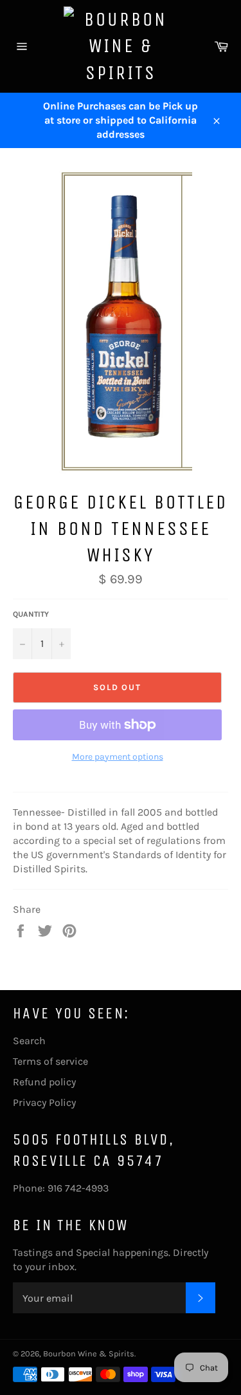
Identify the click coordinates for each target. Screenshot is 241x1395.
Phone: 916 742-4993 (61, 1188)
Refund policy (44, 1082)
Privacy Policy (44, 1102)
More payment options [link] (117, 756)
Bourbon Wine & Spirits (88, 1353)
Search (29, 1041)
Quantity (31, 614)
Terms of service (50, 1061)
